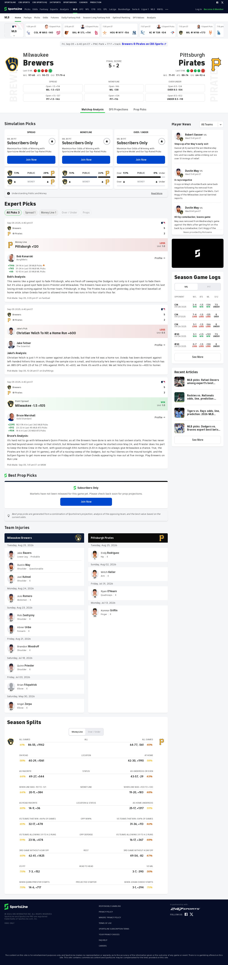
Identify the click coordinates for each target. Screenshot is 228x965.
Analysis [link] (64, 9)
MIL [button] (186, 286)
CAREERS (103, 946)
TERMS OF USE (105, 923)
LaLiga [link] (112, 9)
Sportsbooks (70, 2)
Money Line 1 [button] (48, 212)
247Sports (55, 2)
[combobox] (201, 124)
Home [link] (18, 17)
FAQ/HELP (103, 940)
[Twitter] (222, 2)
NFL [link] (87, 9)
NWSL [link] (160, 9)
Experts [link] (54, 9)
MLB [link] (75, 9)
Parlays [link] (28, 17)
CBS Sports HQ (39, 2)
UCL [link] (99, 9)
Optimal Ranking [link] (121, 17)
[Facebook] (217, 2)
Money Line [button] (77, 731)
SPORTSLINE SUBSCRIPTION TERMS (114, 929)
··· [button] (166, 9)
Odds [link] (35, 9)
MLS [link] (153, 9)
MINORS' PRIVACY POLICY (110, 917)
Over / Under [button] (69, 212)
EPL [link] (105, 9)
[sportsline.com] (14, 9)
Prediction (95, 2)
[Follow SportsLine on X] (191, 914)
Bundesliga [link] (124, 9)
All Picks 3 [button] (13, 212)
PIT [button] (208, 286)
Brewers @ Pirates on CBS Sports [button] (142, 44)
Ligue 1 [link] (145, 9)
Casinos (83, 2)
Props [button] (86, 212)
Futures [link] (55, 17)
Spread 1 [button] (30, 212)
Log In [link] (198, 9)
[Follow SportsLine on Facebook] (186, 914)
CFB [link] (93, 9)
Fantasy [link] (44, 9)
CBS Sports (24, 2)
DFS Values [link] (138, 17)
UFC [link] (81, 9)
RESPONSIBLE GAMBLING (110, 906)
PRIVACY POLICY (106, 912)
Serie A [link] (135, 9)
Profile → (160, 258)
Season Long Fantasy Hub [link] (96, 17)
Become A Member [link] (213, 9)
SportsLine (10, 2)
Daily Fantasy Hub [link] (70, 17)
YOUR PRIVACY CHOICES (109, 934)
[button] (14, 30)
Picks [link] (27, 9)
